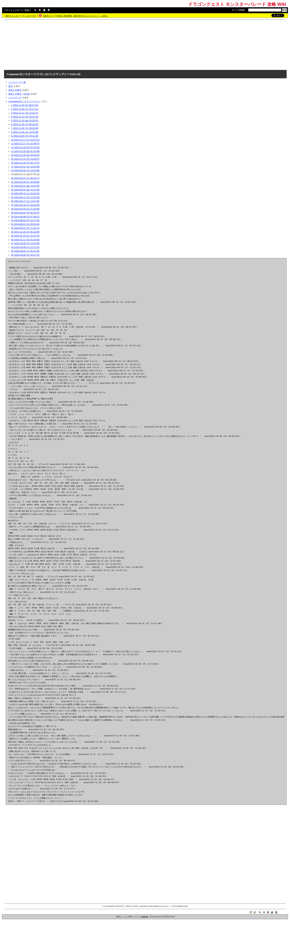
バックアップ (14, 97)
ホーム (9, 10)
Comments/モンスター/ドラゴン (25, 74)
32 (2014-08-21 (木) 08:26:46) (25, 224)
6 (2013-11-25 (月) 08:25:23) (24, 124)
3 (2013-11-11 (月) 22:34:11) (24, 113)
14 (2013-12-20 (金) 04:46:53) (25, 155)
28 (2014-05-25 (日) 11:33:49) (25, 209)
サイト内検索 (238, 10)
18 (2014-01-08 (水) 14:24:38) (25, 170)
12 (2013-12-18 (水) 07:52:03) (25, 147)
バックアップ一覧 (17, 82)
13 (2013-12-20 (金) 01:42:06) (25, 151)
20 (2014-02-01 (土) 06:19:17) (25, 178)
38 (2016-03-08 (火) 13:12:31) (25, 247)
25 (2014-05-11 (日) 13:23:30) (25, 197)
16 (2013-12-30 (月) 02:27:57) (25, 163)
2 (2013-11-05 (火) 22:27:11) (24, 109)
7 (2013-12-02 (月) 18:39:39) (24, 128)
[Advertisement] (145, 44)
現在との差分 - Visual (19, 94)
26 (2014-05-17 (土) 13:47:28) (25, 201)
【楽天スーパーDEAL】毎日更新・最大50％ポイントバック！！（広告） (75, 16)
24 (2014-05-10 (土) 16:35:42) (25, 193)
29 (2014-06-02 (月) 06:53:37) (25, 213)
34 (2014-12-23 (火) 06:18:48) (25, 232)
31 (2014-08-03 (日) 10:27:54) (25, 220)
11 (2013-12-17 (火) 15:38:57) (25, 143)
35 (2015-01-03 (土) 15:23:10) (25, 236)
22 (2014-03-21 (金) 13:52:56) (25, 186)
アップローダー (29, 16)
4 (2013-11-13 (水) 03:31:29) (24, 117)
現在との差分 (14, 90)
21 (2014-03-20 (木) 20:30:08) (25, 182)
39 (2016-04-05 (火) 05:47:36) (25, 251)
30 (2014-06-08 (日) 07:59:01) (25, 216)
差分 (10, 86)
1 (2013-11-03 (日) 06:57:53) (24, 105)
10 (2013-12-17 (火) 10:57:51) (25, 140)
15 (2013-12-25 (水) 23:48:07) (25, 159)
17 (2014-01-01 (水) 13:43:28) (25, 167)
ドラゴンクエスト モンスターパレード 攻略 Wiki (237, 4)
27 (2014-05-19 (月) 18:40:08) (25, 205)
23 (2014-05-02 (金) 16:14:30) (25, 190)
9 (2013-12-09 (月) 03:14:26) (24, 136)
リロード (18, 10)
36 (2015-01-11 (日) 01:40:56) (25, 239)
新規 (27, 10)
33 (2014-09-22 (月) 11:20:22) (25, 228)
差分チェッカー (13, 16)
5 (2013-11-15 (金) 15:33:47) (24, 120)
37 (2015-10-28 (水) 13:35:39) (25, 243)
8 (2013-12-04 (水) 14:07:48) (24, 132)
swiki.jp (144, 916)
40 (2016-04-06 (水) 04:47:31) (25, 255)
